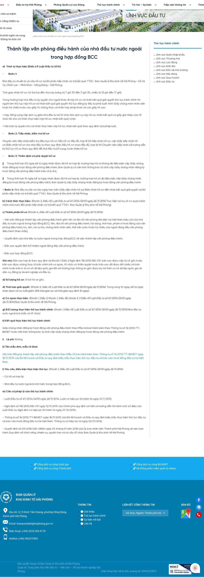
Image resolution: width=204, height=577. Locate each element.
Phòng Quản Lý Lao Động (69, 5)
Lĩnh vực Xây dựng (166, 74)
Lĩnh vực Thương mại (168, 58)
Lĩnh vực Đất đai (165, 66)
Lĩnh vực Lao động (166, 62)
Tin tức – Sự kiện (141, 5)
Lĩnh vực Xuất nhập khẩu (170, 54)
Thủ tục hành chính (108, 5)
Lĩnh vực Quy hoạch (167, 77)
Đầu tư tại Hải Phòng (29, 5)
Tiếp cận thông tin (175, 5)
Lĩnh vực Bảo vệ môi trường (172, 70)
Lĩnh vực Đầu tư (145, 16)
